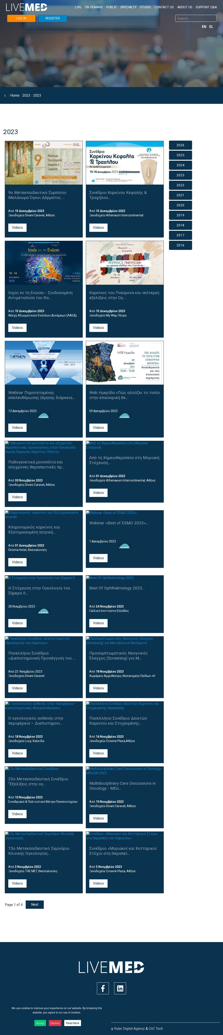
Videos (17, 228)
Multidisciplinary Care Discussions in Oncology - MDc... (122, 786)
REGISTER (53, 18)
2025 (180, 155)
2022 (180, 185)
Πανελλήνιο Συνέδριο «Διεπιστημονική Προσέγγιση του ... (41, 656)
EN (204, 27)
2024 (180, 165)
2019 (180, 215)
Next (34, 904)
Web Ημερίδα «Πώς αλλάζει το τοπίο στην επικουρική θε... (124, 395)
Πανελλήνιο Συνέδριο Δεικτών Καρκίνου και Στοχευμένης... (118, 721)
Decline (55, 1023)
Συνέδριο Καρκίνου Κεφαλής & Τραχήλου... (118, 195)
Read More (72, 1023)
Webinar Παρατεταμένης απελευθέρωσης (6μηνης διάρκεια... (41, 395)
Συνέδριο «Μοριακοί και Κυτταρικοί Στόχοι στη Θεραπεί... (123, 851)
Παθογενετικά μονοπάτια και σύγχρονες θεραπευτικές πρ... (36, 464)
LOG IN (21, 18)
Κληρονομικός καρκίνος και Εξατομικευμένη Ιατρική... (34, 530)
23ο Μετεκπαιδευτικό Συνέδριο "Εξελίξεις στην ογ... (38, 781)
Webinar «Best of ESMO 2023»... (118, 522)
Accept (40, 1023)
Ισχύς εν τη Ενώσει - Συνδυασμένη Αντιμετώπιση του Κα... (40, 295)
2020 (180, 205)
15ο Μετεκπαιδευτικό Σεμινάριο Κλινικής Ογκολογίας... (38, 851)
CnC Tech (156, 1029)
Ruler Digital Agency (129, 1029)
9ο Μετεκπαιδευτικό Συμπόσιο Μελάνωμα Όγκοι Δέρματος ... (37, 195)
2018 (180, 225)
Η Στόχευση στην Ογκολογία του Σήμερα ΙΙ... (39, 591)
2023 (180, 175)
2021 (180, 195)
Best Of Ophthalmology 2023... (117, 588)
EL (211, 27)
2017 (180, 235)
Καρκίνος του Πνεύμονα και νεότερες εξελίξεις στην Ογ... (124, 295)
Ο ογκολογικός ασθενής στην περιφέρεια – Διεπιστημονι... (35, 721)
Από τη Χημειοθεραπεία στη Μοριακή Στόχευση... (124, 460)
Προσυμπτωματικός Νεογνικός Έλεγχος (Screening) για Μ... (118, 656)
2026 (180, 145)
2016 (180, 245)
